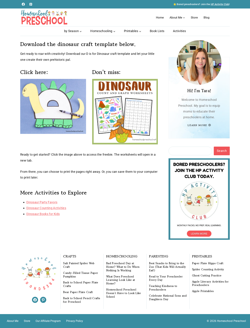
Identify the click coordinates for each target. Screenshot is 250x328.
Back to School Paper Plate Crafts (80, 284)
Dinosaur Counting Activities (46, 208)
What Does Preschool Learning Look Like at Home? (120, 280)
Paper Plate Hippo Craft (207, 263)
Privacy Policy (74, 321)
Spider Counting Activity (208, 269)
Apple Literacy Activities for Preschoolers (210, 283)
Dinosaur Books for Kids (43, 214)
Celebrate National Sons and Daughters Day (168, 297)
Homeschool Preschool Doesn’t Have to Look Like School (123, 293)
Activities (179, 31)
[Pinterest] (31, 4)
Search (222, 151)
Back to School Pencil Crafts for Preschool (81, 300)
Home (160, 17)
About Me (12, 321)
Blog (207, 17)
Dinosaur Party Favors (41, 202)
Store (194, 17)
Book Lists (157, 31)
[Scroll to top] (242, 315)
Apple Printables (203, 291)
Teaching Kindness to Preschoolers (163, 287)
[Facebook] (23, 4)
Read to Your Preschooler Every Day (166, 278)
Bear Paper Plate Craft (78, 292)
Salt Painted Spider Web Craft (78, 265)
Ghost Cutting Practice (207, 275)
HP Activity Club (220, 4)
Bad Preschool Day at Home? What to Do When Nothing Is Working (123, 266)
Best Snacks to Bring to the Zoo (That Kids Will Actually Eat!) (167, 266)
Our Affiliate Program (48, 321)
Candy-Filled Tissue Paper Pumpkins (80, 274)
